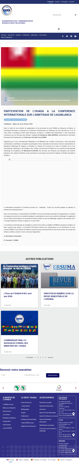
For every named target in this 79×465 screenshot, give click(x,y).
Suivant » (50, 357)
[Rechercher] (75, 15)
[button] (3, 388)
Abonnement (52, 375)
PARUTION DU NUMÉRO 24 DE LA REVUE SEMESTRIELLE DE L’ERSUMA (59, 296)
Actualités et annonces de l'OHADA (15, 119)
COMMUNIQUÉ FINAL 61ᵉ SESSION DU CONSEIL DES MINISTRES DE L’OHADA (16, 343)
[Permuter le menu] (59, 29)
